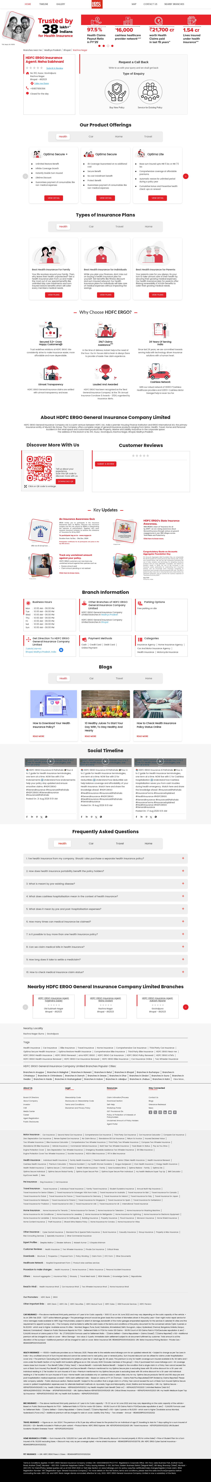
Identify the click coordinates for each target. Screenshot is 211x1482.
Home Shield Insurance (167, 1218)
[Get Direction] (61, 651)
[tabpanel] (105, 27)
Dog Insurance (46, 1182)
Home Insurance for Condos (102, 1222)
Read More (38, 736)
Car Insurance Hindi (70, 1286)
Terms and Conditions (74, 1104)
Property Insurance (109, 1218)
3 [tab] (107, 45)
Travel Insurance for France (60, 1196)
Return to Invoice (134, 1138)
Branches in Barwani (81, 1072)
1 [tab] (99, 45)
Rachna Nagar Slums (33, 1034)
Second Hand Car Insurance (70, 1135)
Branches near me (32, 50)
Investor (26, 1104)
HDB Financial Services (127, 1304)
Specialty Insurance (55, 1236)
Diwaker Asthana (64, 1242)
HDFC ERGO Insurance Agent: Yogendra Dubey (53, 1000)
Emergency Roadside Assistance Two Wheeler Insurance (110, 1150)
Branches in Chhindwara (50, 1075)
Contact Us (153, 1097)
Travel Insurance (50, 1189)
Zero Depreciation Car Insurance (37, 1138)
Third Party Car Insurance (125, 1135)
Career (26, 1115)
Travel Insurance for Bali (138, 1192)
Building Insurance (90, 1218)
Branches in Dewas (97, 1075)
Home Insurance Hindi (119, 1286)
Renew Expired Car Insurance (66, 1138)
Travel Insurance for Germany (88, 1196)
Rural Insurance (109, 1232)
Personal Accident (77, 1164)
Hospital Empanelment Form (58, 1263)
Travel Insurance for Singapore (91, 1200)
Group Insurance (146, 1232)
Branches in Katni (161, 1079)
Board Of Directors (31, 1097)
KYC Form (109, 1256)
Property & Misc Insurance (167, 1232)
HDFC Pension (145, 1304)
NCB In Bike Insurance (95, 1153)
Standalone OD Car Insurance (111, 1138)
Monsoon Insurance (145, 1218)
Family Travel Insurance (96, 1189)
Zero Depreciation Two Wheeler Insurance (65, 1150)
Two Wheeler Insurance (33, 1142)
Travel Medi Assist (87, 1276)
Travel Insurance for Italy (141, 1196)
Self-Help (111, 1104)
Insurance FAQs (60, 1276)
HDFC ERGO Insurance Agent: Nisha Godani (105, 1000)
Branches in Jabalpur (116, 1079)
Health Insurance (52, 1249)
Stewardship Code (73, 1097)
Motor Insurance (96, 1269)
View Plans (53, 294)
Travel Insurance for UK (109, 1204)
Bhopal (67, 50)
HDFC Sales (110, 1304)
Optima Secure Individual (34, 1171)
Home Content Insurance (34, 1222)
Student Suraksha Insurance (122, 1189)
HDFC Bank (45, 1297)
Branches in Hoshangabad (68, 1079)
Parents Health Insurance (104, 1160)
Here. (43, 1175)
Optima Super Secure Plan (87, 1171)
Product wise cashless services (86, 1263)
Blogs (151, 1101)
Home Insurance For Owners (83, 1210)
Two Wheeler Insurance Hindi (94, 1286)
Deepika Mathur (47, 1242)
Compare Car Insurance (173, 1135)
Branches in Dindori (139, 1075)
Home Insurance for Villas (129, 1222)
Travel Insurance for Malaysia (36, 1200)
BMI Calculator (174, 1171)
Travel (119, 678)
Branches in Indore (93, 1079)
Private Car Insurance (95, 1249)
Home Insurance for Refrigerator (98, 1214)
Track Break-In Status (141, 1146)
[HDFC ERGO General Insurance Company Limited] (97, 4)
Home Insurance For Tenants (55, 1210)
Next (185, 176)
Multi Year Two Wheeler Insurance (114, 1146)
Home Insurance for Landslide (36, 1218)
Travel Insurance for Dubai (34, 1196)
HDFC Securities (76, 1304)
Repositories (136, 1276)
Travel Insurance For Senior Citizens (38, 1192)
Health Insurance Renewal (159, 1160)
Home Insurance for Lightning (128, 1214)
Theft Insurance (54, 1222)
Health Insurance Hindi (49, 1286)
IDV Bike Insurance (145, 1150)
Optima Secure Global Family (60, 1171)
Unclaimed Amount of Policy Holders (122, 1120)
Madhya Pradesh (52, 50)
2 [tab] (103, 45)
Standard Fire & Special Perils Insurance (83, 1232)
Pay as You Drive (160, 1146)
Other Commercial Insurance (79, 1236)
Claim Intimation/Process (118, 1097)
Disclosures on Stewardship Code (79, 1101)
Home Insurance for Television (111, 1210)
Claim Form (97, 1256)
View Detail (54, 198)
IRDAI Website (104, 1276)
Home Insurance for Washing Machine (143, 1210)
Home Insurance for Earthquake (65, 1218)
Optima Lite (157, 1168)
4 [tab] (112, 45)
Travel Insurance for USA (62, 1204)
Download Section (115, 1101)
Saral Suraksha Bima (117, 1168)
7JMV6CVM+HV (33, 648)
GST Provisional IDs (115, 1111)
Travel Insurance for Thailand (36, 1204)
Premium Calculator (57, 1164)
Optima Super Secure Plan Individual (117, 1171)
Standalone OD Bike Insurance (36, 1146)
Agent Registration (31, 1118)
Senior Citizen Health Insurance (131, 1160)
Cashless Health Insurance (34, 1164)
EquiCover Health (30, 1175)
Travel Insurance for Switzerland (147, 1200)
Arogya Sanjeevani (123, 1164)
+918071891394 (37, 88)
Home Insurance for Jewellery (69, 1214)
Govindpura (53, 1034)
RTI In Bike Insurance (116, 1153)
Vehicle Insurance (59, 1146)
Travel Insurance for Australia (112, 1192)
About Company (30, 1101)
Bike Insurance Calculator (57, 1142)
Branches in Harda (43, 1079)
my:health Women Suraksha (100, 1164)
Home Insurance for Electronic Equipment (161, 1214)
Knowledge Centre (120, 1276)
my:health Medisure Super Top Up (150, 1171)
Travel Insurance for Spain (119, 1200)
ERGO (55, 1297)
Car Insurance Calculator (149, 1135)
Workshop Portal (114, 1108)
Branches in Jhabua (140, 1079)
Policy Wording (82, 1256)
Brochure (41, 1256)
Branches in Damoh (75, 1075)
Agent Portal (112, 1124)
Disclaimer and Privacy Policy (77, 1108)
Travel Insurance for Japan (166, 1196)
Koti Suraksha (68, 1168)
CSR (25, 1108)
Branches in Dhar (118, 1075)
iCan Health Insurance (143, 1164)
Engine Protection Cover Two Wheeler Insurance (44, 1153)
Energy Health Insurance (166, 1164)
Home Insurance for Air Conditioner (38, 1214)
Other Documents (123, 1256)
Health (63, 678)
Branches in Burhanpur (148, 1072)
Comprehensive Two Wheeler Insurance (88, 1142)
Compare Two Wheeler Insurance (155, 1142)
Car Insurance (49, 1135)
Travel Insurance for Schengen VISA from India (77, 1192)
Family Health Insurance (80, 1160)
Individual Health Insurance (55, 1160)
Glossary (73, 1276)
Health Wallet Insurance (33, 1168)
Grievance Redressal (157, 1104)
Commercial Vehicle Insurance (83, 1146)
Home (148, 678)
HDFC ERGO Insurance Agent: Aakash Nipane (157, 1000)
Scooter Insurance (75, 1153)
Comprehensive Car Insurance (98, 1135)
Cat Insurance (62, 1182)
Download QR (65, 481)
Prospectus (52, 1256)
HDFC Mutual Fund (94, 1304)
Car (91, 678)
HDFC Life (63, 1304)
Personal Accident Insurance (118, 1269)
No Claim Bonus (89, 1138)
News (151, 1108)
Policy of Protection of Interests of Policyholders (121, 1116)
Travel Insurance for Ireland (116, 1196)
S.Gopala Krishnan (97, 1242)
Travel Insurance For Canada (164, 1192)
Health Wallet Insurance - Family (91, 1168)
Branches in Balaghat (57, 1072)
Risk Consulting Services (33, 1236)
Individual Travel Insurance (71, 1189)
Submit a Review (55, 68)
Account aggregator (42, 1276)
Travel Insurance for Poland (63, 1200)
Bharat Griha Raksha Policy (75, 1222)
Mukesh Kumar (80, 1242)
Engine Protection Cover (33, 1150)
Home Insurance (79, 1269)
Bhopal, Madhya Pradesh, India (41, 652)
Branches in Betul (103, 1072)
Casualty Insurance (127, 1232)
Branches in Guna (160, 1075)
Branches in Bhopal (124, 1072)
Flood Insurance (127, 1218)
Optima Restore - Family (139, 1168)
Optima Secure (53, 1168)
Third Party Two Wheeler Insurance (123, 1142)
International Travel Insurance (135, 1204)
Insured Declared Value (155, 1138)
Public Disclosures (31, 1121)
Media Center (29, 1111)
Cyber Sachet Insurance (52, 1232)
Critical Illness (113, 1249)
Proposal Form (66, 1256)
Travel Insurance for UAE (86, 1204)
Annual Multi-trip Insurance (148, 1189)
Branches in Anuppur (33, 1072)
